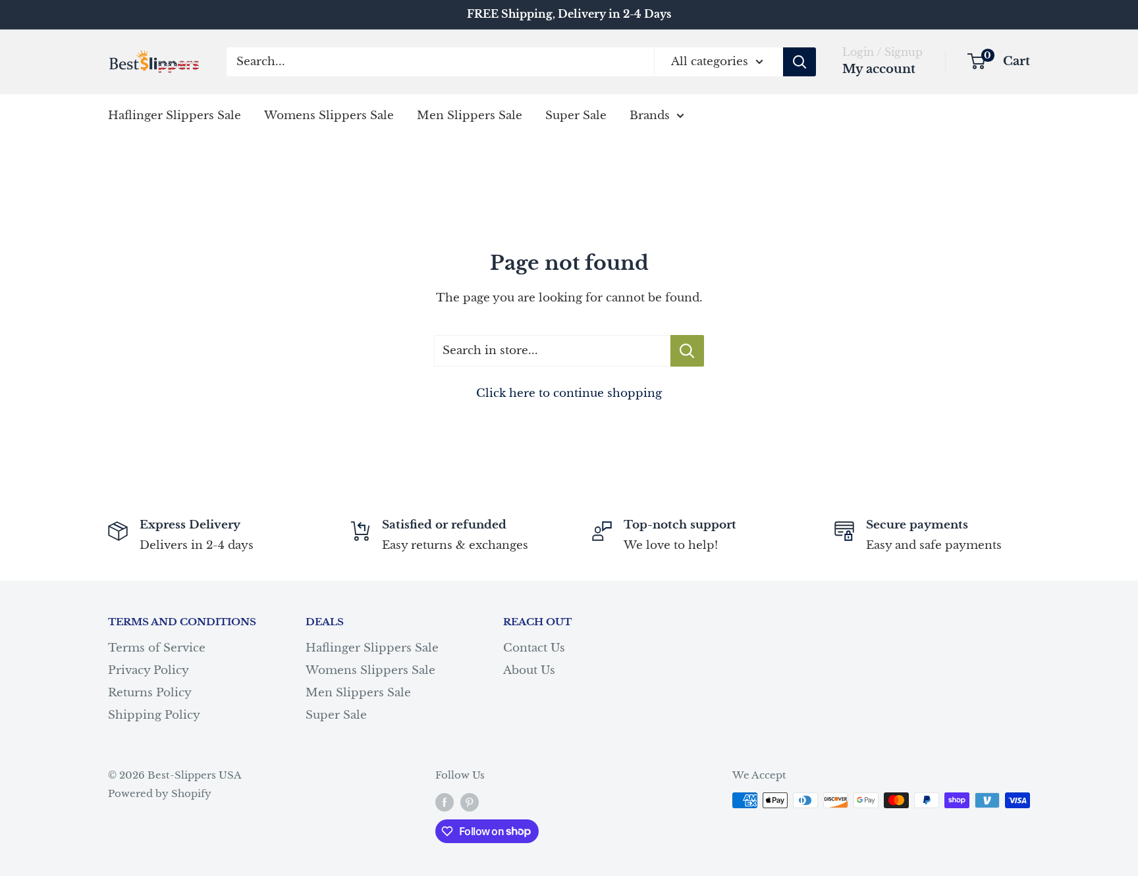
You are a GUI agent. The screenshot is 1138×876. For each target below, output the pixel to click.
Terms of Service (156, 648)
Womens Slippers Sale (329, 115)
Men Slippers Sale (469, 115)
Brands (650, 115)
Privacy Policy (148, 670)
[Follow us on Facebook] (444, 802)
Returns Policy (150, 693)
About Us (529, 670)
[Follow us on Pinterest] (469, 802)
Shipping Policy (154, 715)
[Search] (799, 61)
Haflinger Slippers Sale (174, 115)
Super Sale (576, 115)
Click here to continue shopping (569, 393)
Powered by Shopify (159, 793)
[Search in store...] (687, 351)
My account (878, 69)
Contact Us (534, 648)
